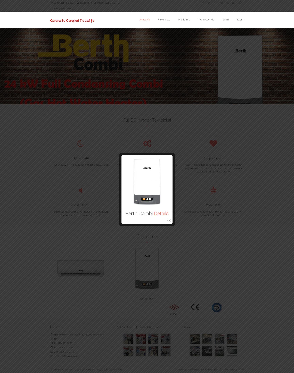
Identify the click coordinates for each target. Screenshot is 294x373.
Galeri (226, 19)
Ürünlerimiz (184, 19)
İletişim (240, 19)
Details (161, 213)
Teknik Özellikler (206, 19)
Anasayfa (145, 19)
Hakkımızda (164, 19)
